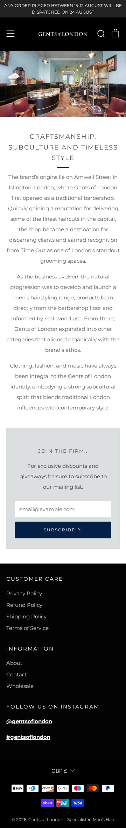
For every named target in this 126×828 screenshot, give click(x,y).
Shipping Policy (26, 616)
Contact (16, 674)
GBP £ (59, 771)
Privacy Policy (24, 593)
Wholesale (20, 686)
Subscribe (59, 529)
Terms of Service (27, 628)
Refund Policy (24, 605)
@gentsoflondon (29, 721)
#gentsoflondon (28, 737)
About (14, 663)
